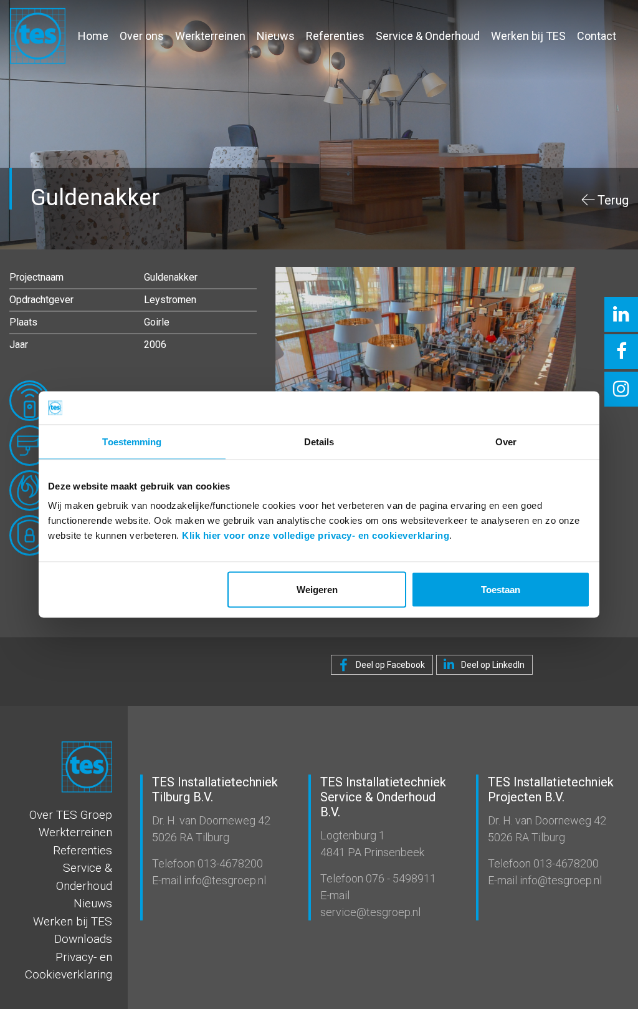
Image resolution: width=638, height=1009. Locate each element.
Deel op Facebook (389, 665)
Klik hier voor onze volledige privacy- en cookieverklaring (315, 535)
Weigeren (317, 589)
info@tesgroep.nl (223, 880)
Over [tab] (506, 441)
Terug (613, 200)
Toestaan (500, 589)
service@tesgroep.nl (370, 912)
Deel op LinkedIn (492, 665)
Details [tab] (319, 441)
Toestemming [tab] (131, 441)
